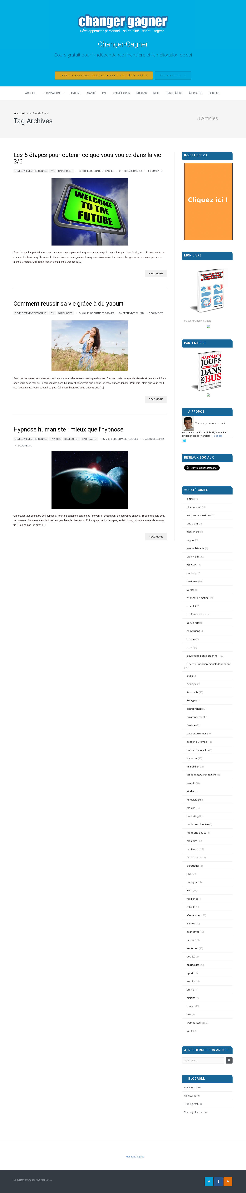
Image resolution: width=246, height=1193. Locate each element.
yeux (190, 1031)
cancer (191, 589)
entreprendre (195, 708)
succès (191, 981)
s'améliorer (65, 171)
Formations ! (173, 75)
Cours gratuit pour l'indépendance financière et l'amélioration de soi (123, 55)
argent (190, 540)
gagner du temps (197, 733)
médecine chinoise (198, 824)
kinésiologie (194, 799)
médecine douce (196, 832)
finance (191, 725)
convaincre (193, 622)
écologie (192, 684)
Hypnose (56, 439)
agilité (190, 498)
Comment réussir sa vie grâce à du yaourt (68, 303)
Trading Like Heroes (195, 1112)
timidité (191, 998)
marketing (193, 816)
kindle (190, 791)
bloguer (191, 565)
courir (190, 647)
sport (190, 973)
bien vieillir (193, 556)
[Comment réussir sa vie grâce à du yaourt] (90, 345)
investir (191, 783)
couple (191, 639)
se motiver (193, 931)
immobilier (193, 766)
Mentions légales (135, 1156)
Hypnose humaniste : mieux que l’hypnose (68, 429)
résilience (192, 898)
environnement (196, 717)
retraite (191, 907)
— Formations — (53, 93)
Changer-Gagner (123, 44)
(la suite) (217, 435)
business (192, 581)
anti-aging (192, 523)
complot (191, 606)
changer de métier (197, 598)
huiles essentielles (198, 750)
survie (190, 989)
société (191, 956)
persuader (193, 865)
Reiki (156, 93)
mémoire (192, 841)
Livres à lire (174, 93)
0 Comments (155, 171)
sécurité (191, 940)
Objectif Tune (192, 1095)
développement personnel (31, 171)
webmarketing (195, 1022)
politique (192, 882)
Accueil (30, 93)
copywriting (193, 631)
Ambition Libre (192, 1087)
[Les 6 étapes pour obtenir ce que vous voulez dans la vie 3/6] (90, 212)
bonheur (192, 573)
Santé (91, 93)
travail (190, 1006)
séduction (192, 948)
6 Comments (25, 446)
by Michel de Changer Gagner (96, 171)
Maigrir (141, 93)
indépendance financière (201, 775)
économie (192, 692)
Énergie (191, 700)
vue (189, 1014)
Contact (215, 93)
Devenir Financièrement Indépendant (208, 664)
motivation (193, 849)
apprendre (193, 531)
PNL (104, 93)
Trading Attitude (193, 1104)
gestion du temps (197, 741)
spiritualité (89, 439)
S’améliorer (121, 93)
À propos (195, 93)
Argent (76, 93)
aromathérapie (195, 548)
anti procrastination (198, 515)
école (190, 675)
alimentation (194, 507)
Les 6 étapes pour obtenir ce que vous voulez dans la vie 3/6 (87, 158)
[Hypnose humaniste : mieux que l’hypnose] (90, 480)
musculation (194, 857)
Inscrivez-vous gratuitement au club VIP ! (104, 75)
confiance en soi (196, 614)
